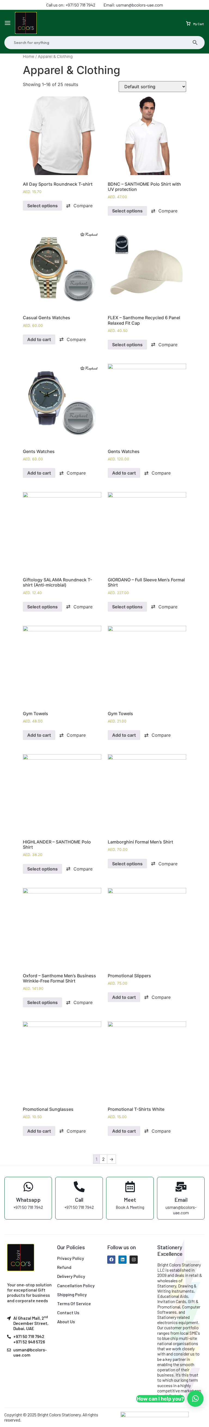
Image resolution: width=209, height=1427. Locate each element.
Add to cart (39, 339)
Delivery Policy (71, 1276)
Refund (64, 1267)
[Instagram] (134, 1260)
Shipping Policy (72, 1294)
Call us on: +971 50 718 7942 (70, 4)
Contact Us (68, 1312)
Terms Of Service (74, 1303)
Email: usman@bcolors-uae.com (133, 4)
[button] (79, 205)
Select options (42, 205)
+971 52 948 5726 (29, 1341)
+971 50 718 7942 (28, 1336)
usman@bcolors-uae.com (30, 1352)
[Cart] (188, 22)
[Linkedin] (122, 1260)
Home (28, 56)
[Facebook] (111, 1260)
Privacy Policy (70, 1258)
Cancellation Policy (76, 1285)
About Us (66, 1321)
